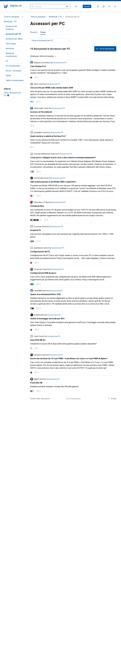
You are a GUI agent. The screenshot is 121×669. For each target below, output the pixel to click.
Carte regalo (11, 44)
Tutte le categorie (11, 17)
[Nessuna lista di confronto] (103, 6)
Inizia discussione (107, 49)
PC (7, 61)
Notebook (10, 48)
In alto (113, 398)
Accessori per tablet (14, 39)
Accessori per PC (13, 34)
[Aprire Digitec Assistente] (98, 6)
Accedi (87, 6)
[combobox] (47, 56)
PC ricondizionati (13, 66)
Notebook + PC (10, 21)
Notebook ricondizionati (11, 54)
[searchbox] (51, 40)
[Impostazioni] (76, 6)
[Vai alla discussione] (73, 70)
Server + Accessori (13, 71)
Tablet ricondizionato (15, 80)
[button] (51, 398)
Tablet (8, 75)
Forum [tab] (42, 32)
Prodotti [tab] (33, 32)
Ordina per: (34, 56)
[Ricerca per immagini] (67, 6)
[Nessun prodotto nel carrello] (115, 6)
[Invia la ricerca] (32, 6)
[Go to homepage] (13, 6)
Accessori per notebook (11, 27)
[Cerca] (69, 40)
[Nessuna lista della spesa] (109, 6)
